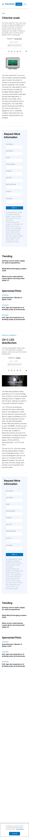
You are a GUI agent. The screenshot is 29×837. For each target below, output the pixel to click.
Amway (18, 358)
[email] (20, 51)
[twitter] (14, 51)
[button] (3, 4)
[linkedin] (11, 51)
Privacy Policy (20, 829)
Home (3, 13)
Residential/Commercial (9, 335)
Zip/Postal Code (11, 184)
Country (9, 191)
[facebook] (9, 51)
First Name (10, 144)
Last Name (10, 151)
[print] (26, 51)
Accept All (14, 833)
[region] (14, 830)
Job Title (9, 177)
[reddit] (17, 51)
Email (8, 157)
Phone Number (10, 164)
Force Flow (18, 39)
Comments (9, 198)
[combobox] (14, 194)
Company (9, 171)
